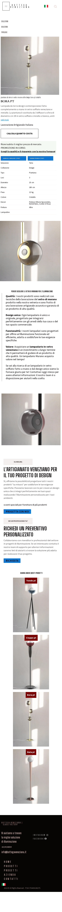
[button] (46, 6)
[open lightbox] (30, 66)
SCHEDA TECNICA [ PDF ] (37, 158)
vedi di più (5, 120)
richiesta (12, 560)
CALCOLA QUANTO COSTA (19, 133)
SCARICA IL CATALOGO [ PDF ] (11, 158)
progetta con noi (17, 511)
